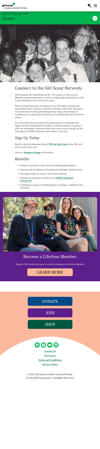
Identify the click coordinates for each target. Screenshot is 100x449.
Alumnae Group (31, 152)
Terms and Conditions (50, 360)
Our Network (17, 14)
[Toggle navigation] (95, 6)
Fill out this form (58, 144)
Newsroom (50, 355)
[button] (90, 6)
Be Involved (6, 14)
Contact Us (50, 351)
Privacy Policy (50, 364)
